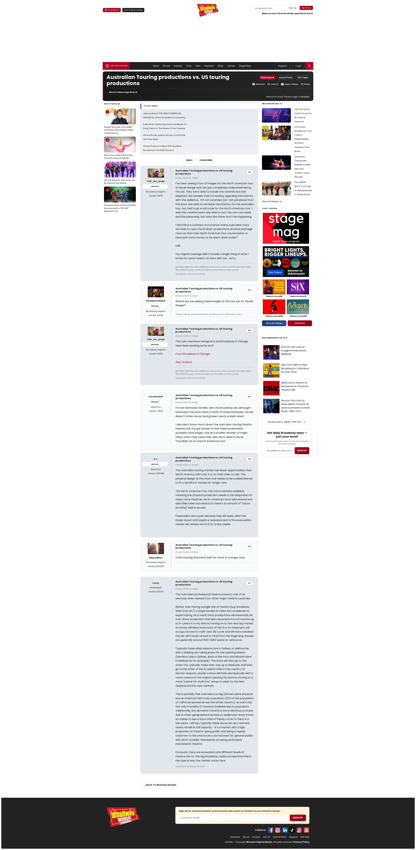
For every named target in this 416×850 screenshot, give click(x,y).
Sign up (302, 450)
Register (282, 65)
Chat (188, 65)
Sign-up (292, 7)
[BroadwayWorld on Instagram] (278, 830)
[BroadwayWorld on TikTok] (292, 830)
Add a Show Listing (133, 10)
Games (231, 65)
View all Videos (270, 201)
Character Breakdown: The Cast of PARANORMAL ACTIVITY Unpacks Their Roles (303, 139)
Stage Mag (245, 65)
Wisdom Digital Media (259, 842)
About (246, 837)
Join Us (266, 837)
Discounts (300, 323)
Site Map (304, 837)
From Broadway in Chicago (193, 354)
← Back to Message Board (122, 92)
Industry (178, 65)
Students (209, 65)
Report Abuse (291, 84)
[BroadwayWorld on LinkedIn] (285, 830)
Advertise (235, 837)
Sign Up (298, 817)
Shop (220, 65)
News (156, 65)
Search (274, 84)
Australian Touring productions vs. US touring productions (204, 172)
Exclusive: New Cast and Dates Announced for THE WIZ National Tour (120, 201)
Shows (166, 65)
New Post (260, 84)
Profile (155, 186)
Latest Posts (285, 77)
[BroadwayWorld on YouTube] (306, 830)
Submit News (279, 837)
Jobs (198, 65)
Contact (256, 837)
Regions (293, 837)
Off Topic (303, 77)
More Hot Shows (274, 323)
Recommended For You (274, 338)
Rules (307, 84)
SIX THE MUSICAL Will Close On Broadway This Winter (119, 174)
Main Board (267, 77)
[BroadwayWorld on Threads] (299, 830)
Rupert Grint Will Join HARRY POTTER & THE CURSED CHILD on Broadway (118, 122)
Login (298, 65)
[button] (309, 66)
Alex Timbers (184, 362)
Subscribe (206, 160)
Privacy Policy (301, 842)
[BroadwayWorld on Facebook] (271, 830)
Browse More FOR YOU (284, 421)
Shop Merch (113, 10)
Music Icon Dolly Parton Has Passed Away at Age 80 (118, 149)
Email (189, 160)
